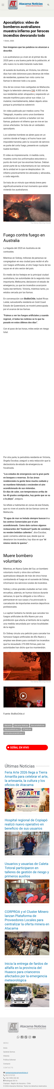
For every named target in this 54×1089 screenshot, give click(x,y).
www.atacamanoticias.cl (14, 733)
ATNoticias (27, 729)
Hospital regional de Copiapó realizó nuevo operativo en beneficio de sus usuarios (26, 824)
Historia (6, 1056)
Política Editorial (9, 1060)
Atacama (7, 725)
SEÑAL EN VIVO (19, 747)
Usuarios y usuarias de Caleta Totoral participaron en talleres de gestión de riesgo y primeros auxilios (27, 870)
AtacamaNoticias (37, 725)
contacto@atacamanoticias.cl (16, 1073)
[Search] (48, 5)
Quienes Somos (9, 1052)
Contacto (6, 1064)
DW (33, 90)
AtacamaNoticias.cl (12, 729)
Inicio (5, 1048)
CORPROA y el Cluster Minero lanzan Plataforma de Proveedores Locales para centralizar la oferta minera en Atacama (27, 920)
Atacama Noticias (21, 725)
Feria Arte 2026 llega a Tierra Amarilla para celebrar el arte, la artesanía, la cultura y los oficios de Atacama (26, 778)
